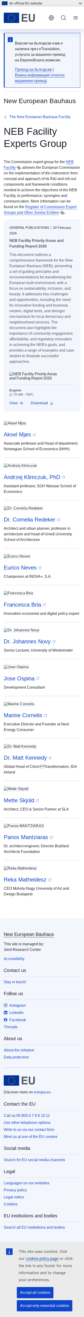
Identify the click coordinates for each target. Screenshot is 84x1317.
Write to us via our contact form (29, 1130)
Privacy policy (15, 1190)
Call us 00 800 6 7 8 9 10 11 (27, 1116)
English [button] (51, 17)
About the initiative (19, 1050)
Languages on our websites (26, 1183)
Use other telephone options (27, 1123)
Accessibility (14, 959)
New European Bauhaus (29, 934)
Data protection (16, 1057)
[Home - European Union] (24, 18)
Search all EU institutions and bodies (34, 1227)
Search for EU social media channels (34, 1160)
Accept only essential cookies (44, 1306)
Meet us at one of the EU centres (30, 1137)
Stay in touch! (15, 982)
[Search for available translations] (19, 167)
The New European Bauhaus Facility (39, 117)
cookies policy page (42, 1259)
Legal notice (14, 1197)
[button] (16, 403)
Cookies (11, 1204)
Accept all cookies (35, 1292)
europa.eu (42, 1092)
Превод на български (33, 69)
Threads (11, 1027)
